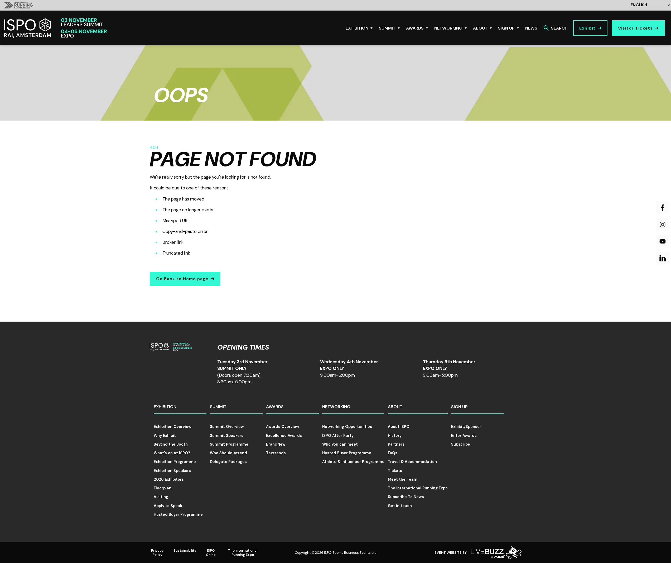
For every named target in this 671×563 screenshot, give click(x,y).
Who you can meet (340, 444)
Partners (396, 444)
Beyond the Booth (171, 444)
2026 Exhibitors (169, 479)
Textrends (276, 453)
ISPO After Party (338, 435)
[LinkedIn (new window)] (662, 258)
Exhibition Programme (175, 461)
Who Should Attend (228, 453)
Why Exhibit (165, 435)
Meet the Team (402, 479)
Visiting (161, 496)
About (480, 28)
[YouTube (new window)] (662, 241)
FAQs (392, 453)
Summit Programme (229, 444)
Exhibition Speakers (172, 470)
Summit (387, 28)
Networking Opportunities (347, 426)
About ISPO (398, 426)
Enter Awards (464, 435)
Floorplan (162, 488)
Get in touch (400, 505)
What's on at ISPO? (172, 453)
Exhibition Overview (172, 426)
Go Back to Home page (182, 279)
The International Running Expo (418, 488)
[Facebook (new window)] (662, 207)
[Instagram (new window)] (662, 224)
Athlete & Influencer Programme (353, 461)
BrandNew (276, 444)
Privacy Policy (157, 552)
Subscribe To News (406, 496)
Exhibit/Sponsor (466, 426)
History (395, 435)
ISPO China (211, 552)
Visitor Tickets (635, 28)
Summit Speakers (226, 435)
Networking (448, 28)
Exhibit (587, 28)
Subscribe (460, 444)
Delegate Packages (228, 461)
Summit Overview (227, 426)
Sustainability (184, 550)
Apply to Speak (168, 505)
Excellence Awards (284, 435)
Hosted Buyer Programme (178, 514)
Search (559, 28)
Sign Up (506, 28)
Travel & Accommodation (412, 461)
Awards (415, 28)
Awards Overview (282, 426)
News (531, 28)
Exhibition (357, 28)
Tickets (395, 470)
